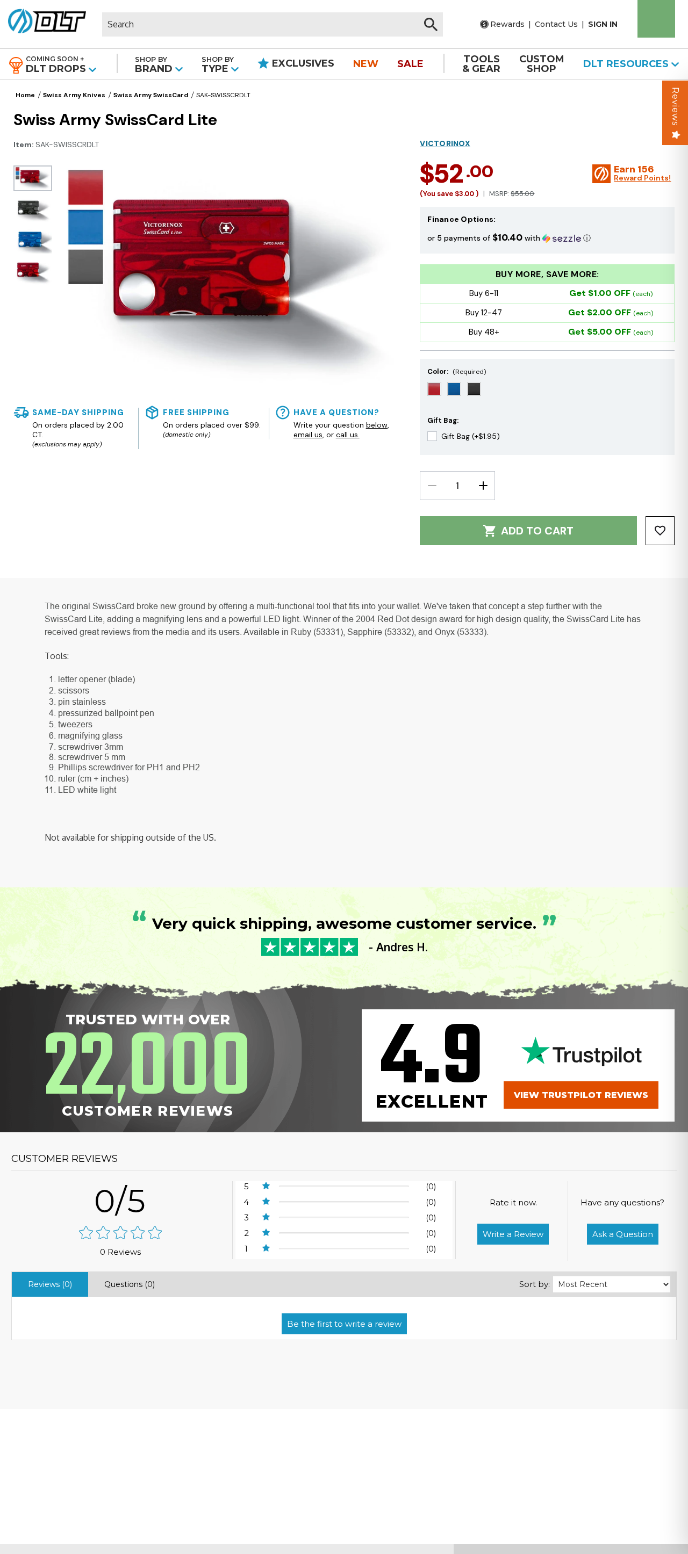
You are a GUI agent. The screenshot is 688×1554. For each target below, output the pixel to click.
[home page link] (47, 24)
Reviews (675, 106)
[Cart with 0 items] (656, 19)
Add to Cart (537, 531)
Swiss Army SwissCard (150, 95)
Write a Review (513, 1234)
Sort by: (534, 1284)
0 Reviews (120, 1252)
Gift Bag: (442, 420)
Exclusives (301, 63)
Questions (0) (129, 1284)
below (377, 425)
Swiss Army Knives (74, 95)
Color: (456, 371)
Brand (155, 65)
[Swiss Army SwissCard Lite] (32, 178)
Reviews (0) (50, 1284)
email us (307, 434)
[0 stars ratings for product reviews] (120, 1233)
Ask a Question (622, 1234)
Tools (481, 64)
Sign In (603, 24)
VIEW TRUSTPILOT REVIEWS (581, 1095)
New (365, 64)
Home (25, 95)
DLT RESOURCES (627, 64)
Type (218, 65)
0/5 (120, 1200)
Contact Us (556, 24)
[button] (547, 238)
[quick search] (431, 24)
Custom (541, 64)
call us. (348, 434)
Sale (410, 64)
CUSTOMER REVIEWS (64, 1159)
